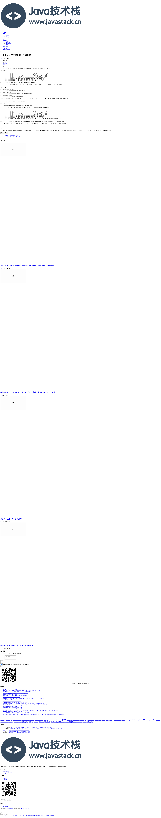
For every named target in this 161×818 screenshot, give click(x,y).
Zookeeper (16, 722)
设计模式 (79, 722)
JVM (7, 38)
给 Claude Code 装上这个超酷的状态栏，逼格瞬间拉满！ (15, 695)
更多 (34, 815)
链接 (7, 132)
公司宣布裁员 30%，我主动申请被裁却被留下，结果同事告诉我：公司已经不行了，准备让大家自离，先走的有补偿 (36, 728)
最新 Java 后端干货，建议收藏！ (11, 519)
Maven (92, 720)
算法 (65, 722)
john (4, 730)
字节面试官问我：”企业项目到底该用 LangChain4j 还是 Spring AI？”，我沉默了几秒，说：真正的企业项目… (27, 705)
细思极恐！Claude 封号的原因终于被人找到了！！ (14, 707)
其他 (2, 58)
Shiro (123, 720)
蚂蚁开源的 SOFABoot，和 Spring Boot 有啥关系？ (17, 645)
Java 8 (69, 720)
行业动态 (50, 815)
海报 (3, 132)
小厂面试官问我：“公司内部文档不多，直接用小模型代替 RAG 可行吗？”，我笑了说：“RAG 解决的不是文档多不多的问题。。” (31, 710)
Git (37, 720)
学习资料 (6, 48)
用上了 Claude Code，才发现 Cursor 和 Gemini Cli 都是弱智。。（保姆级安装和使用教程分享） (32, 727)
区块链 (20, 722)
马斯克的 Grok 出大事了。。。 (10, 699)
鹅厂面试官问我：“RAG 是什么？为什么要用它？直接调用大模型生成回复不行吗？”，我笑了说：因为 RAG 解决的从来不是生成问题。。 (33, 714)
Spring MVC (6, 722)
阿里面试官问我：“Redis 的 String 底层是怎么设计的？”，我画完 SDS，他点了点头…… (22, 690)
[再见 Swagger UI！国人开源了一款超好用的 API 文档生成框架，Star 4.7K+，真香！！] (13, 282)
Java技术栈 (5, 806)
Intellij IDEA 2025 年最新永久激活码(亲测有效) (19, 730)
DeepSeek (9, 720)
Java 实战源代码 (6, 771)
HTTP (46, 720)
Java (5, 33)
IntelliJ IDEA (53, 720)
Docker (14, 720)
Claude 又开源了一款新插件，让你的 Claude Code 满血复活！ (16, 712)
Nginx (114, 720)
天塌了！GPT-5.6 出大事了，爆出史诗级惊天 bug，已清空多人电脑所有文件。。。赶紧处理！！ (24, 698)
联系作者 (5, 779)
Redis (119, 720)
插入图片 (3, 659)
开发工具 (27, 815)
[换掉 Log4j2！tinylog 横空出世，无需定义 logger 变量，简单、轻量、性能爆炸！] (13, 156)
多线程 (7, 37)
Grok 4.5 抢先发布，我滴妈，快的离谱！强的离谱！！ (15, 702)
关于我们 (5, 778)
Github (41, 720)
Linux (82, 720)
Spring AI (7, 44)
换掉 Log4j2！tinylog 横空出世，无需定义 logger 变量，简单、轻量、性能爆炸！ (27, 265)
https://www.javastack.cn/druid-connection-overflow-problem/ (18, 128)
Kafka (78, 720)
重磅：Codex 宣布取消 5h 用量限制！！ (12, 701)
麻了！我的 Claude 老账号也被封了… (11, 694)
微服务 (36, 722)
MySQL (103, 720)
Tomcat (11, 722)
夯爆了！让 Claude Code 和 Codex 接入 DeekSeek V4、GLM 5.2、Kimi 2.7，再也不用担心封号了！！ (25, 703)
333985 (4, 728)
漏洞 (53, 722)
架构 (48, 722)
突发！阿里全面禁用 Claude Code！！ (11, 706)
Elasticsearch (32, 720)
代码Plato (5, 727)
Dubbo (19, 720)
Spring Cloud (8, 43)
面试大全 (54, 815)
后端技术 (5, 63)
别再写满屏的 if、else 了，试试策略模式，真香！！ (20, 731)
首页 (5, 32)
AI (4, 45)
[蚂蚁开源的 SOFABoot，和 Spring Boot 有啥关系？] (13, 536)
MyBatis (97, 720)
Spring (5, 40)
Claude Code (3, 720)
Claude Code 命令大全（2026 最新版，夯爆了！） (14, 708)
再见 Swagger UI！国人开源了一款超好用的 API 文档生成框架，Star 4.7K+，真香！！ (29, 392)
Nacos (107, 720)
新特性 (7, 35)
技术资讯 (31, 815)
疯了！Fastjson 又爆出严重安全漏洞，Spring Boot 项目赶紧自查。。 (18, 691)
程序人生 (60, 722)
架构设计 (39, 815)
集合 (7, 36)
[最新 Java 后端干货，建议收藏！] (13, 409)
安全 (31, 722)
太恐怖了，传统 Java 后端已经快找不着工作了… (13, 711)
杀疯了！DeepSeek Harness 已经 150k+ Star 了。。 (14, 689)
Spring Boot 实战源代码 (8, 773)
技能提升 (7, 49)
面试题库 (6, 46)
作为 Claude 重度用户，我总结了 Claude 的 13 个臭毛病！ (15, 693)
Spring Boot (8, 42)
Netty (111, 720)
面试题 (90, 722)
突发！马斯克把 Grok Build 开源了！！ (11, 697)
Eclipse (23, 720)
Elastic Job (27, 720)
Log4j (87, 720)
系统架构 (71, 722)
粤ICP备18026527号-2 (25, 808)
